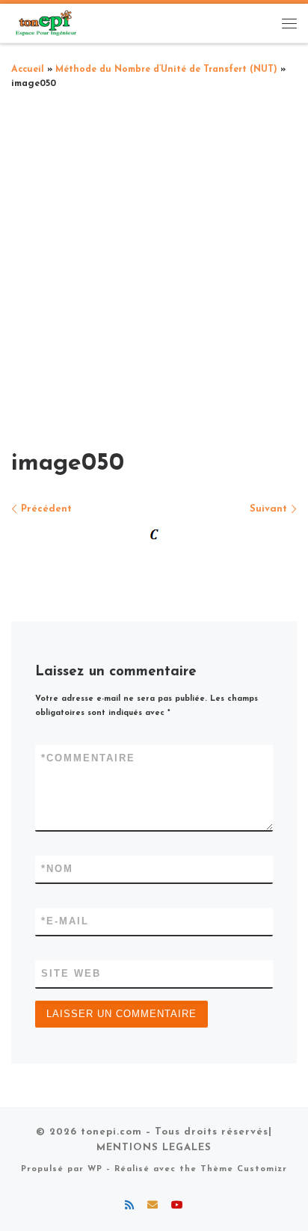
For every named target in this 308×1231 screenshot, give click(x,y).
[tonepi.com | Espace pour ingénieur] (44, 22)
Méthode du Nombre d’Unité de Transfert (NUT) (166, 69)
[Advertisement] (154, 265)
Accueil (27, 69)
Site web (71, 973)
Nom (57, 868)
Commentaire (88, 758)
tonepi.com (111, 1132)
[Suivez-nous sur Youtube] (177, 1206)
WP (94, 1169)
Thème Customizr (243, 1169)
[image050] (154, 535)
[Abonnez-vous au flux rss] (129, 1206)
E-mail (65, 921)
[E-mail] (152, 1206)
